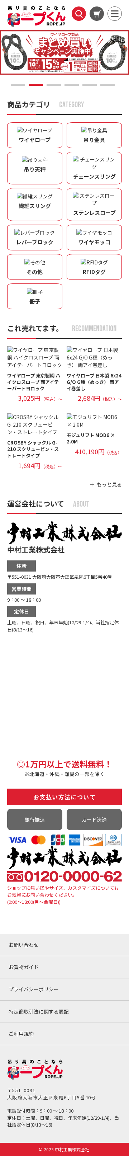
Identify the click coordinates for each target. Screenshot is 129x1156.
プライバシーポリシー (34, 989)
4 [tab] (71, 85)
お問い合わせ (24, 944)
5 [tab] (89, 85)
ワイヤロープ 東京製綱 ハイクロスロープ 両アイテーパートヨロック (33, 382)
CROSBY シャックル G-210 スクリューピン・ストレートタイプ (33, 449)
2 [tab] (36, 85)
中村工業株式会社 (35, 549)
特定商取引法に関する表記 (39, 1011)
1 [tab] (18, 85)
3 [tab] (54, 85)
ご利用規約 (21, 1033)
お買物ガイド (24, 967)
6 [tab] (107, 85)
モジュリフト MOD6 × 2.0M (91, 438)
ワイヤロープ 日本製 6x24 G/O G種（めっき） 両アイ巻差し (94, 382)
